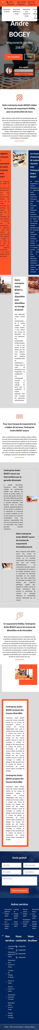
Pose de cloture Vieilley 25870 (25, 913)
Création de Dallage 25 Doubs (35, 14)
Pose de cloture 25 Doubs (11, 989)
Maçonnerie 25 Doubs (11, 947)
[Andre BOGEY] (3, 2)
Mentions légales (30, 1027)
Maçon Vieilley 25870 (16, 924)
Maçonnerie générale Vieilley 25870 (7, 913)
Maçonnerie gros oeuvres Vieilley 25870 (7, 924)
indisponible (10, 4)
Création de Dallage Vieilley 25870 (16, 914)
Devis (29, 57)
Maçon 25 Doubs (11, 982)
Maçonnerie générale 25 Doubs (16, 12)
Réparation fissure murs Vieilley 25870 (34, 914)
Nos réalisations (14, 57)
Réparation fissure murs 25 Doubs (11, 1006)
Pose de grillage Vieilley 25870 (34, 925)
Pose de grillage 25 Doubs (11, 1015)
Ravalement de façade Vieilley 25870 (25, 923)
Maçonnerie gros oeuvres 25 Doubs (11, 964)
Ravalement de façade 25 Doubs (11, 997)
